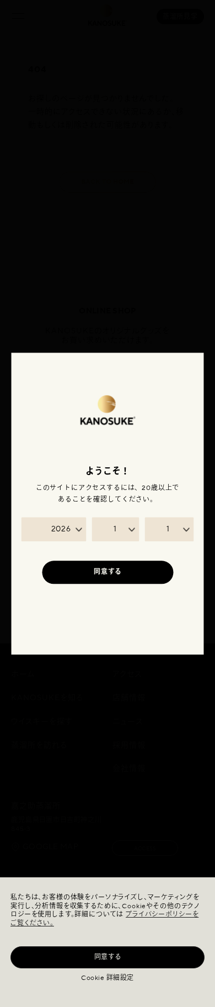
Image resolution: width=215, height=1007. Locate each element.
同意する (107, 957)
